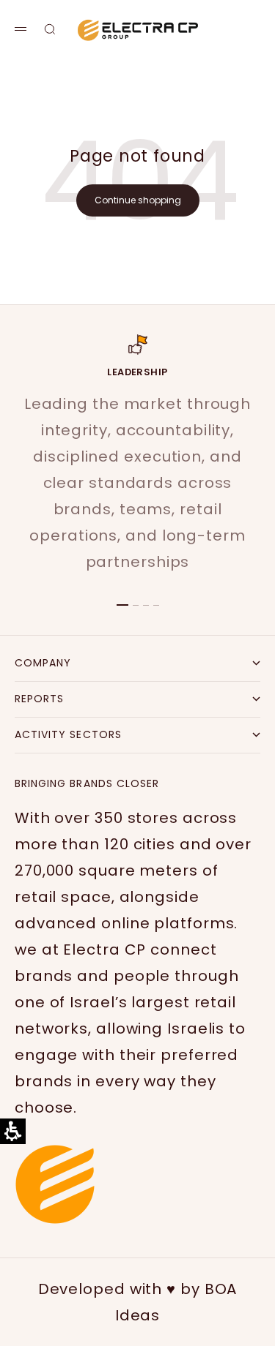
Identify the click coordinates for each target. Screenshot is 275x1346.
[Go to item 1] (122, 605)
